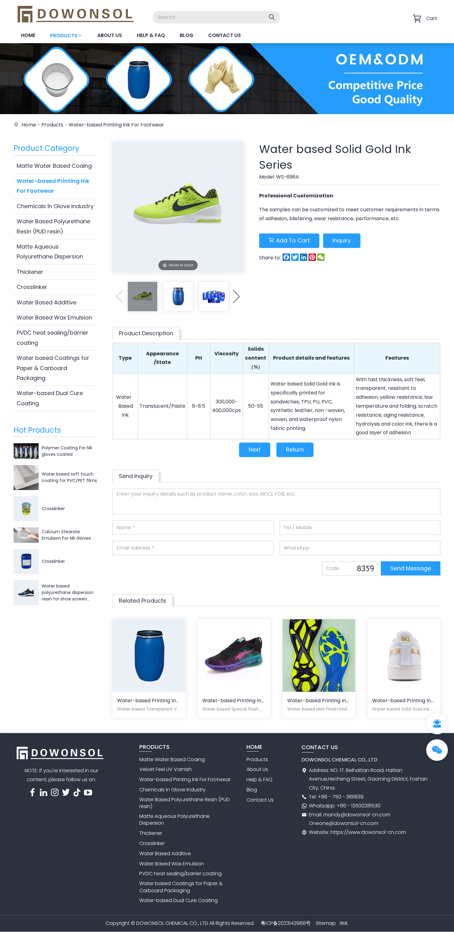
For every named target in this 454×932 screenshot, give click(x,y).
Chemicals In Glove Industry (55, 206)
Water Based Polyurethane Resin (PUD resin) (53, 226)
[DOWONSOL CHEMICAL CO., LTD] (75, 26)
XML (343, 923)
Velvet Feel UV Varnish (165, 769)
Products (64, 35)
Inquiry (342, 240)
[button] (236, 296)
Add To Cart (293, 240)
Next (255, 449)
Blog (186, 35)
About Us (109, 35)
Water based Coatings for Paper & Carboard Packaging (53, 368)
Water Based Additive (46, 302)
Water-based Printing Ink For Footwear (116, 124)
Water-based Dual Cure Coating (50, 398)
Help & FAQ (151, 35)
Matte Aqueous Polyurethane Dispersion (50, 251)
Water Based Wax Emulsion (54, 317)
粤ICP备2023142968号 (286, 923)
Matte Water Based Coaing (54, 166)
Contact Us (224, 35)
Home (28, 35)
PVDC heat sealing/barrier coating (52, 337)
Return (295, 449)
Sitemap (326, 923)
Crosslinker (32, 287)
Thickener (30, 272)
